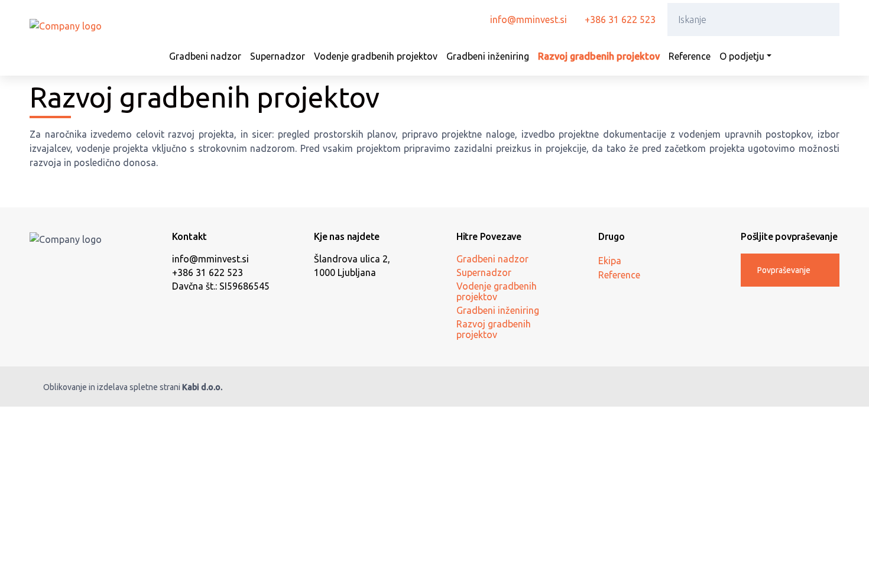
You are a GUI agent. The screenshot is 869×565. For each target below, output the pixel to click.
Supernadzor (277, 56)
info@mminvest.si (528, 19)
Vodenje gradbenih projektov (375, 56)
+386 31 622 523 (620, 19)
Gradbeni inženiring (487, 56)
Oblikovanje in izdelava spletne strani (132, 387)
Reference (690, 56)
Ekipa (609, 260)
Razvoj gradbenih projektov (599, 56)
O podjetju (741, 56)
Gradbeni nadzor (205, 56)
